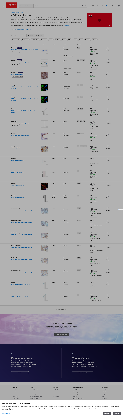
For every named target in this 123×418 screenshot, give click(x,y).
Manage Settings (6, 413)
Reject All (116, 413)
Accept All (106, 413)
